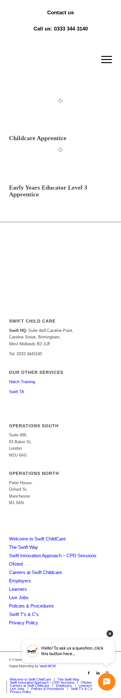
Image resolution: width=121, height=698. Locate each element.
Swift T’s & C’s (24, 614)
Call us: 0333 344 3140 (61, 29)
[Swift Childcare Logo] (50, 59)
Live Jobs (19, 597)
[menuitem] (103, 59)
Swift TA (16, 391)
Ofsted (16, 564)
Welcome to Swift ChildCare (37, 538)
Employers (20, 580)
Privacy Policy (23, 622)
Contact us (60, 13)
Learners (18, 589)
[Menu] (103, 59)
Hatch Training (22, 381)
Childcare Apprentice (37, 138)
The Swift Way (23, 547)
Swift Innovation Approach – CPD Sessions (52, 555)
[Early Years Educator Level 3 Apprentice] (25, 180)
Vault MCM (47, 666)
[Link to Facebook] (88, 672)
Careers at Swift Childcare (35, 572)
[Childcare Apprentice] (25, 131)
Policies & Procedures (31, 605)
